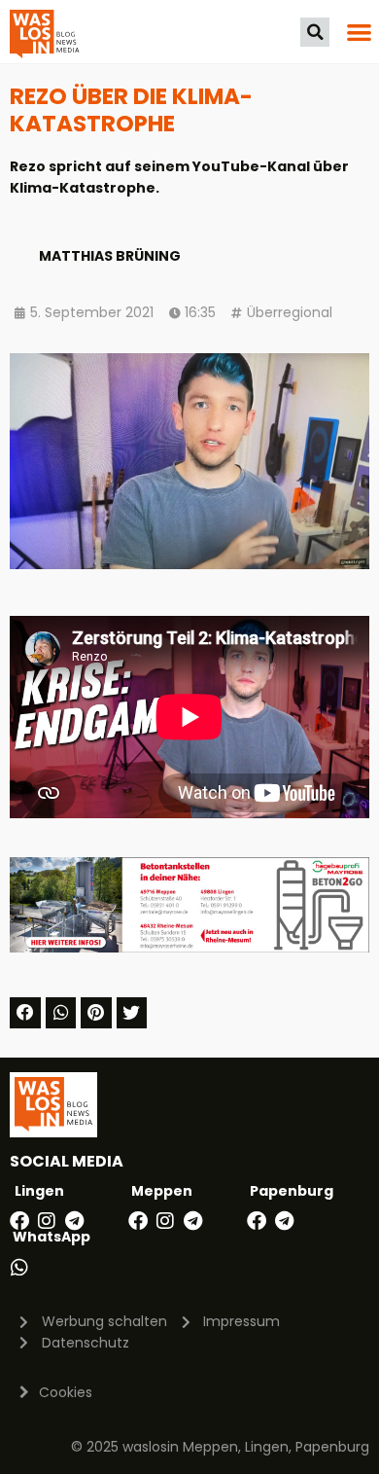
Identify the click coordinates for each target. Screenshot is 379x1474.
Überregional (289, 312)
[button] (314, 32)
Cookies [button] (65, 1392)
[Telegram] (74, 1221)
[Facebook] (19, 1221)
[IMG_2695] (189, 947)
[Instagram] (46, 1221)
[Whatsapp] (19, 1267)
